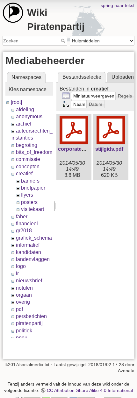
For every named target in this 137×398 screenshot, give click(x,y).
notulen (24, 288)
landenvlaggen (33, 259)
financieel (27, 223)
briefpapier (33, 188)
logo (21, 266)
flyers (27, 195)
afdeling (25, 109)
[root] (16, 102)
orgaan (24, 295)
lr (17, 273)
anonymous (29, 116)
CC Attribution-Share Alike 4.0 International (90, 390)
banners (30, 181)
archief (23, 124)
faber (21, 216)
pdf (19, 309)
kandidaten (28, 252)
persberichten (31, 316)
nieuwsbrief (29, 280)
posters (29, 202)
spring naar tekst (117, 5)
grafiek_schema (34, 238)
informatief (28, 245)
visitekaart (32, 209)
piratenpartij (29, 323)
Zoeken (64, 41)
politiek (24, 330)
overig (23, 302)
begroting (26, 145)
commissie (28, 159)
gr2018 (24, 230)
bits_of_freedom (34, 152)
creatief (24, 173)
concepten (28, 166)
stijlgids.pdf (109, 149)
